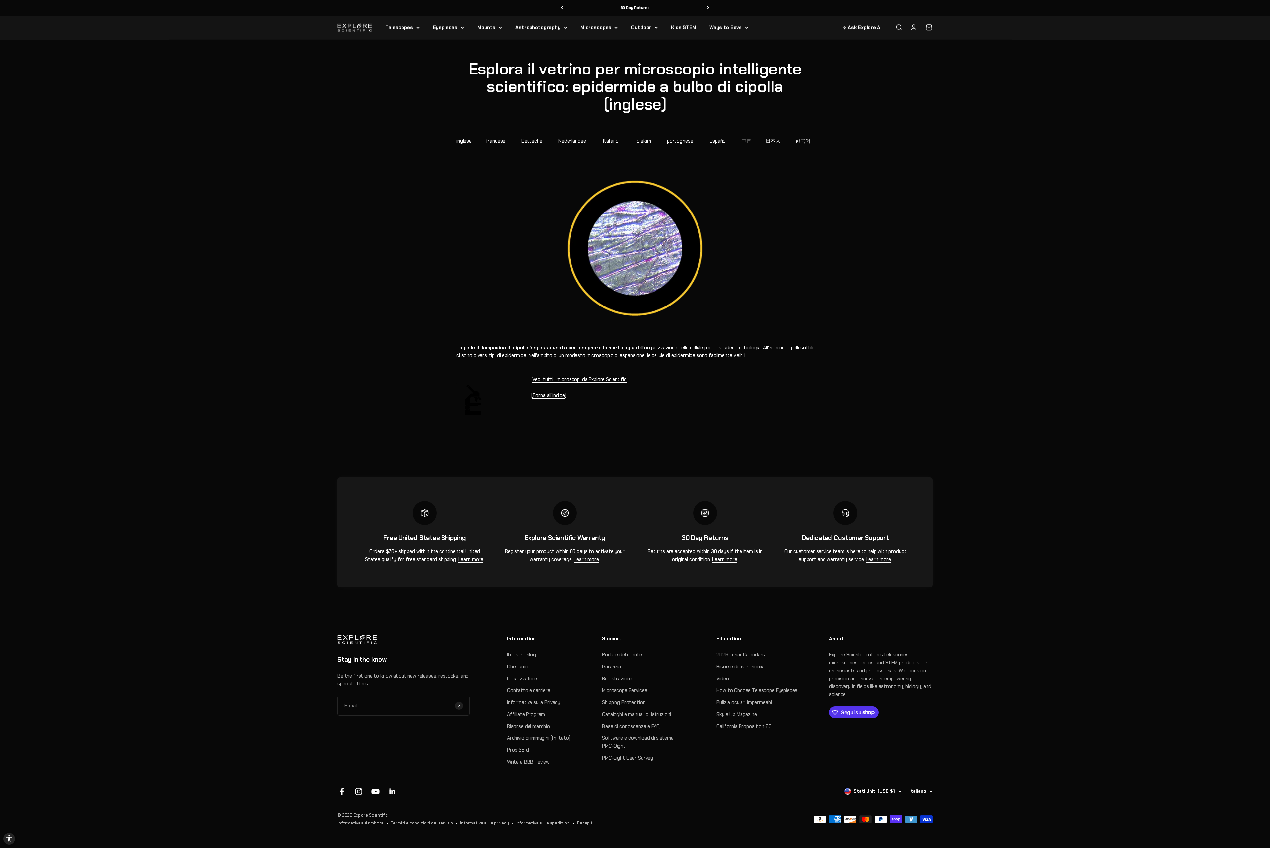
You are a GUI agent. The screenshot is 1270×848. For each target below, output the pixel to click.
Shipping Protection (623, 702)
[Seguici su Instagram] (358, 791)
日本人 (773, 141)
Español (718, 141)
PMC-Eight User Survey (627, 758)
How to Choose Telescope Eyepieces (756, 690)
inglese (464, 141)
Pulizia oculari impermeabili (745, 702)
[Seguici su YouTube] (375, 791)
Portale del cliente (622, 654)
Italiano (611, 141)
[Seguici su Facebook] (341, 791)
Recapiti (585, 823)
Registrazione (617, 678)
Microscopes (595, 27)
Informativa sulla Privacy (533, 702)
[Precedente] (562, 8)
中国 (747, 141)
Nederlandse (572, 141)
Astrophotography (538, 27)
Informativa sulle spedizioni (543, 823)
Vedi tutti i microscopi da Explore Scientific (579, 379)
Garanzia (611, 666)
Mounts (486, 27)
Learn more (471, 559)
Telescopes (399, 27)
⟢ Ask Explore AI (862, 27)
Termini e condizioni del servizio (422, 823)
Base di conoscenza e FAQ (630, 726)
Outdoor (641, 27)
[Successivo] (708, 8)
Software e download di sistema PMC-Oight (638, 742)
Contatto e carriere (528, 690)
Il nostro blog (521, 654)
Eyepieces (445, 27)
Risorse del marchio (528, 726)
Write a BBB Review (528, 762)
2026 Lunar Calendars (740, 654)
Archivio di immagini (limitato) (538, 738)
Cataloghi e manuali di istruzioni (636, 714)
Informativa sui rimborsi (360, 823)
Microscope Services (624, 690)
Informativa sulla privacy (484, 823)
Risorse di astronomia (740, 666)
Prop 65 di (518, 750)
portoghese (680, 141)
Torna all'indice (548, 395)
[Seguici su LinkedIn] (392, 791)
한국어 (802, 141)
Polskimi (643, 141)
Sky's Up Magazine (736, 714)
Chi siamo (517, 666)
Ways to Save (725, 27)
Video (722, 678)
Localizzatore (522, 678)
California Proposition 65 (743, 726)
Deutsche (531, 141)
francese (496, 141)
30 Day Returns (635, 7)
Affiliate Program (526, 714)
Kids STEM (683, 27)
